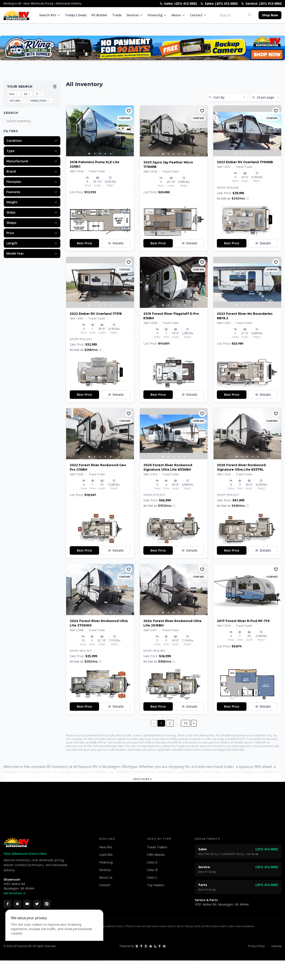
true (11, 94)
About (176, 15)
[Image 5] (110, 153)
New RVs (105, 847)
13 (185, 723)
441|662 (14, 101)
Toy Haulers (155, 885)
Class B (152, 870)
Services (132, 15)
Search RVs (47, 15)
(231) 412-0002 (266, 849)
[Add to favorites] (128, 110)
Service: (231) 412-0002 (263, 3)
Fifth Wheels (156, 855)
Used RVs (106, 855)
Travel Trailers (157, 847)
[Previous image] (69, 131)
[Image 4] (105, 153)
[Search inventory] (249, 14)
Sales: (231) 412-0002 (180, 3)
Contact (196, 15)
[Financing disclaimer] (247, 198)
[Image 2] (94, 153)
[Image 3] (100, 153)
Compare (124, 118)
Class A (152, 862)
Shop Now (270, 15)
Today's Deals (76, 15)
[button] (100, 221)
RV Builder (99, 15)
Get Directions (13, 893)
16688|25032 (38, 101)
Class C (152, 877)
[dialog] (54, 933)
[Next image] (130, 131)
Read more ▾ (142, 779)
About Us (105, 877)
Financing (155, 15)
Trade (117, 15)
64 (25, 94)
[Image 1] (89, 153)
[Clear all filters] (55, 86)
